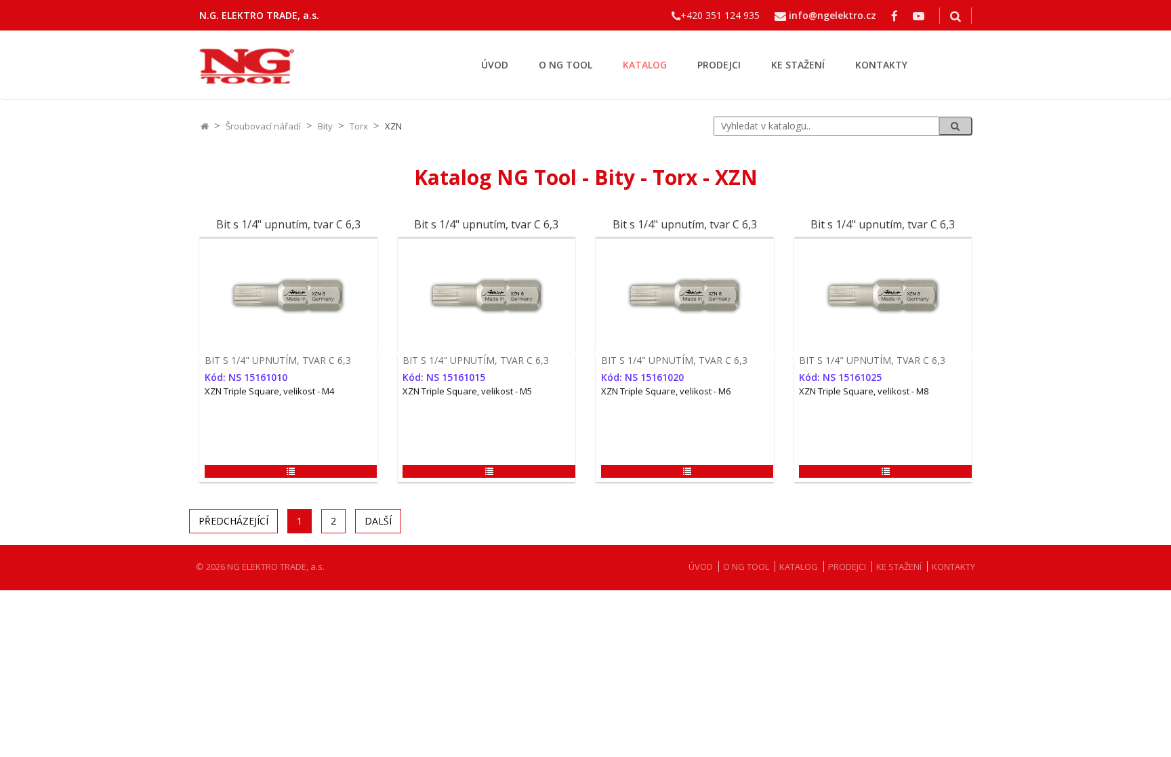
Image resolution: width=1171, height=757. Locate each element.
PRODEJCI (719, 64)
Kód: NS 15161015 (444, 377)
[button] (291, 471)
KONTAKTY (881, 64)
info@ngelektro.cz (832, 15)
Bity (325, 126)
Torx (359, 126)
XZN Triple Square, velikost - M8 (863, 391)
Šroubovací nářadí (263, 126)
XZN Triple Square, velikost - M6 (666, 391)
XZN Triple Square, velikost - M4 (269, 391)
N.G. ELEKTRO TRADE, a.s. (259, 15)
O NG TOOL (565, 64)
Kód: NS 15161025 (840, 377)
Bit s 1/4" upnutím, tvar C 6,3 (288, 225)
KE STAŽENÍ (798, 64)
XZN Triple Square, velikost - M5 (467, 391)
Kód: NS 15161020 (642, 377)
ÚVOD (494, 64)
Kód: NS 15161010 (246, 377)
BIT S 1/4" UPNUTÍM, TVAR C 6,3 (278, 360)
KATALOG (645, 64)
